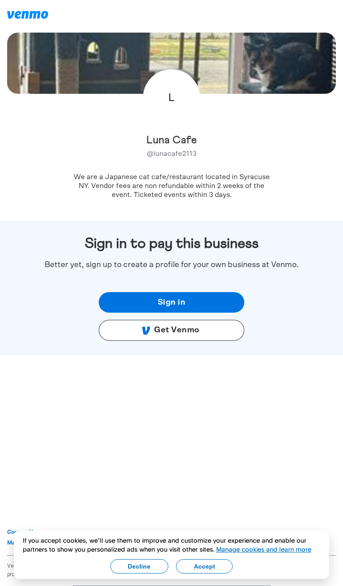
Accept (204, 566)
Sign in (172, 302)
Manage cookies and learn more (263, 549)
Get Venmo (177, 330)
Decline (139, 566)
